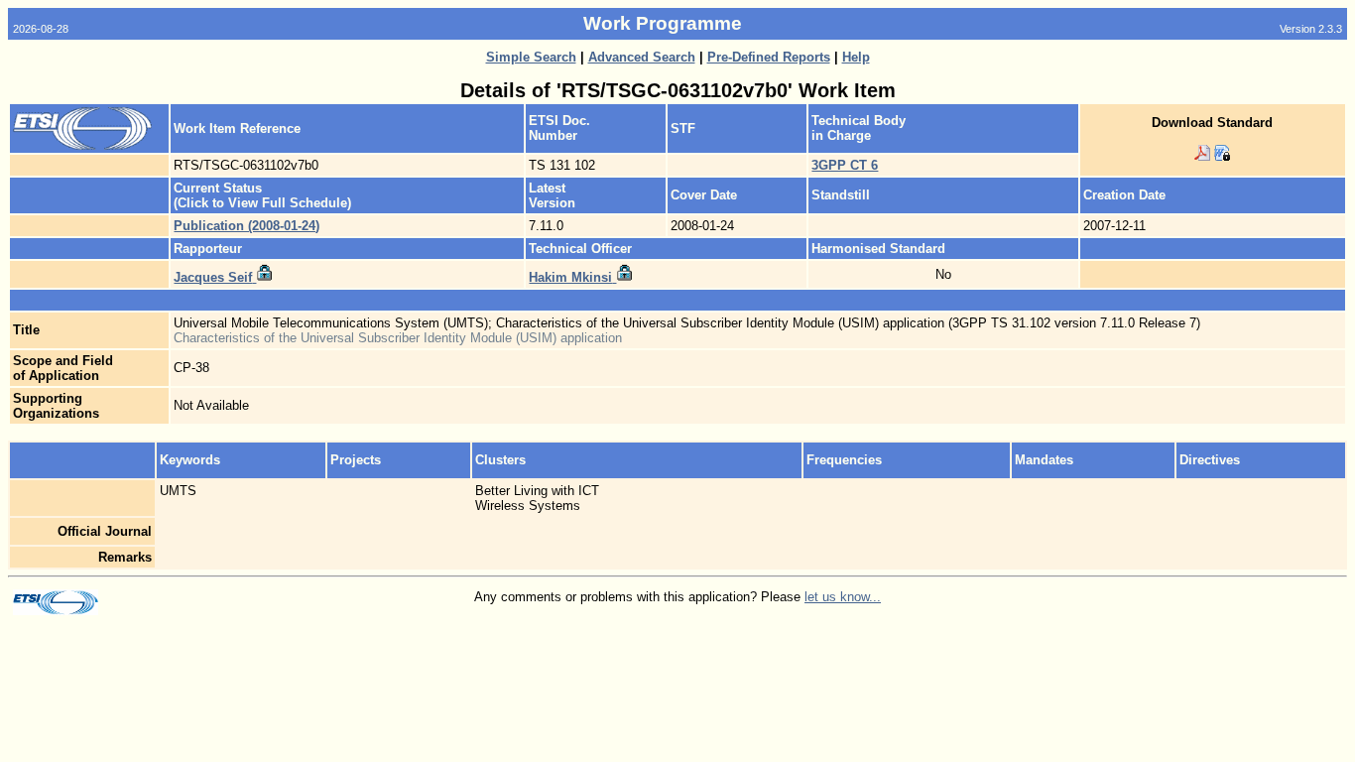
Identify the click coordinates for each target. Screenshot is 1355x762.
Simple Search (531, 57)
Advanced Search (641, 57)
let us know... (842, 596)
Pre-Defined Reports (768, 57)
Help (856, 57)
